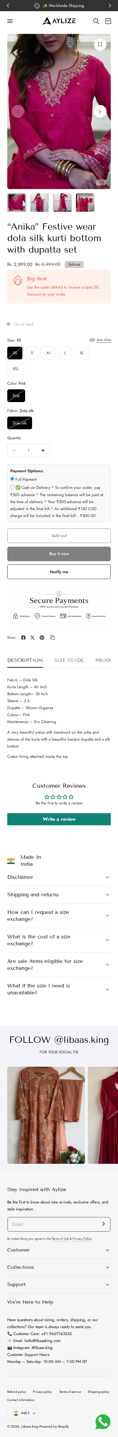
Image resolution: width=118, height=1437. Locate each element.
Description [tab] (25, 660)
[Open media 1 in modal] (100, 44)
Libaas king (29, 1426)
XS (17, 354)
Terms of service (70, 1392)
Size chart (104, 339)
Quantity (14, 438)
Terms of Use (61, 1238)
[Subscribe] (104, 1224)
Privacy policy (42, 1392)
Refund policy (16, 1392)
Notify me (59, 572)
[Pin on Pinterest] (42, 637)
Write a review (59, 819)
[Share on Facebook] (23, 637)
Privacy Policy (82, 1238)
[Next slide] (100, 111)
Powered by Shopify (54, 1426)
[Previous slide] (17, 111)
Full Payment (26, 479)
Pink (16, 396)
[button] (10, 21)
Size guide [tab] (69, 660)
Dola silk (22, 424)
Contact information (21, 1400)
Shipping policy (99, 1392)
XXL (18, 370)
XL (84, 354)
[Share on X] (32, 637)
